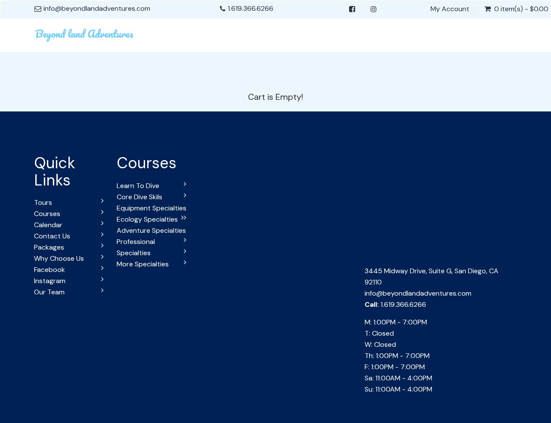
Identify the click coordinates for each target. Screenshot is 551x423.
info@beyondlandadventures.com (418, 293)
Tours (43, 202)
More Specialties (143, 264)
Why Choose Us (59, 258)
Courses (47, 213)
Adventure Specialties (151, 230)
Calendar (48, 224)
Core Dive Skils (139, 196)
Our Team (49, 291)
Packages (49, 247)
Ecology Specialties (147, 219)
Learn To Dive (138, 185)
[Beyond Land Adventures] (85, 34)
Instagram (49, 280)
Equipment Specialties (151, 208)
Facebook (49, 269)
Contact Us (52, 236)
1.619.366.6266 (250, 8)
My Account (449, 9)
